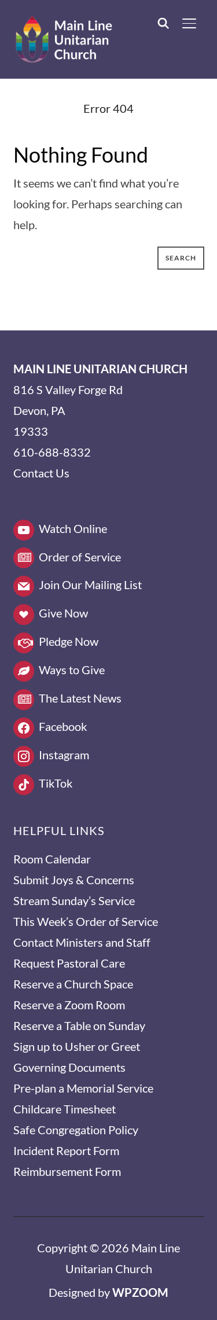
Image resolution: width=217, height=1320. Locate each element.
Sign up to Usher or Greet (76, 1046)
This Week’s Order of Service (85, 921)
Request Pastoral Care (69, 963)
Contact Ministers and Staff (81, 942)
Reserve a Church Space (73, 984)
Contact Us (41, 473)
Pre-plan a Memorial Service (83, 1088)
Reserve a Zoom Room (69, 1005)
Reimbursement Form (67, 1171)
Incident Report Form (66, 1150)
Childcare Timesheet (64, 1109)
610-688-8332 (52, 452)
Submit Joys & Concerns (73, 880)
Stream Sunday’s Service (74, 900)
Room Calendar (52, 859)
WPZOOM (140, 1292)
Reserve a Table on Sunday (79, 1025)
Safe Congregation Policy (75, 1130)
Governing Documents (69, 1067)
